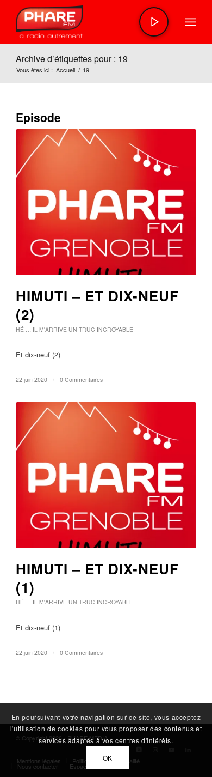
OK (108, 757)
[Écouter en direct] (153, 21)
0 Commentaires (81, 379)
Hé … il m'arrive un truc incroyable (74, 329)
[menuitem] (190, 22)
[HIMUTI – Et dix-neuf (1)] (106, 475)
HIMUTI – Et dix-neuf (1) (97, 578)
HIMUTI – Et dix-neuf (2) (97, 305)
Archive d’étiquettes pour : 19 (72, 58)
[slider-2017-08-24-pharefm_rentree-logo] (88, 22)
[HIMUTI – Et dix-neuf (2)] (106, 202)
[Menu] (190, 22)
